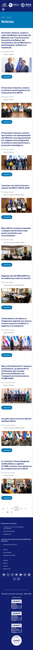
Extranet (5, 566)
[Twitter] (8, 574)
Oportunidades (7, 552)
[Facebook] (4, 574)
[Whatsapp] (14, 579)
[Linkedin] (16, 574)
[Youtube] (20, 574)
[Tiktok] (25, 574)
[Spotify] (29, 574)
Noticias (5, 549)
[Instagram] (12, 574)
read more (7, 76)
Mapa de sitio (7, 568)
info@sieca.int (7, 534)
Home (2, 17)
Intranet (5, 563)
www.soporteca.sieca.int (10, 544)
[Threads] (18, 579)
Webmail (5, 560)
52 (7, 512)
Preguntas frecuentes (9, 555)
